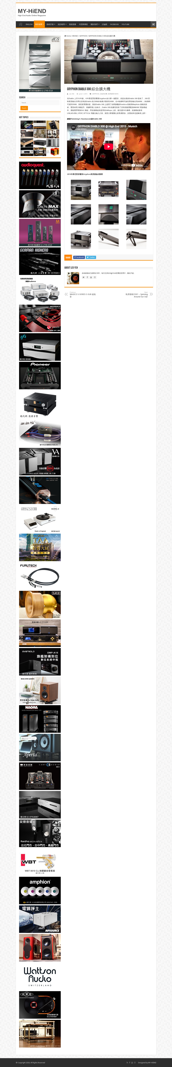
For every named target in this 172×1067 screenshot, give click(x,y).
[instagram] (135, 1062)
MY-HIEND (152, 1063)
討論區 (104, 24)
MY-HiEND (32, 11)
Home (68, 36)
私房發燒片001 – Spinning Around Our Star (137, 294)
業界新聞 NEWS (113, 94)
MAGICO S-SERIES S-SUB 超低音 (83, 294)
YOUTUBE (125, 24)
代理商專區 (83, 24)
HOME (20, 24)
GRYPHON (83, 36)
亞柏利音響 (103, 94)
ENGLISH (29, 24)
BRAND (75, 36)
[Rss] (127, 1062)
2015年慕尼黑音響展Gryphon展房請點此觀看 (85, 174)
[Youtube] (132, 1062)
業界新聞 (38, 24)
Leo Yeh (71, 94)
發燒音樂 (72, 24)
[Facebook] (129, 1062)
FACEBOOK (114, 24)
